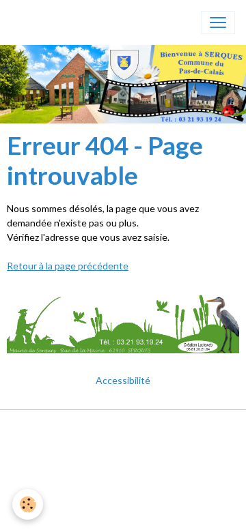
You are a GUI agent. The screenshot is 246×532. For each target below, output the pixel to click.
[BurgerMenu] (218, 22)
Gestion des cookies (123, 448)
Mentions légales (123, 428)
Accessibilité (123, 380)
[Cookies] (27, 504)
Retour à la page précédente (67, 265)
